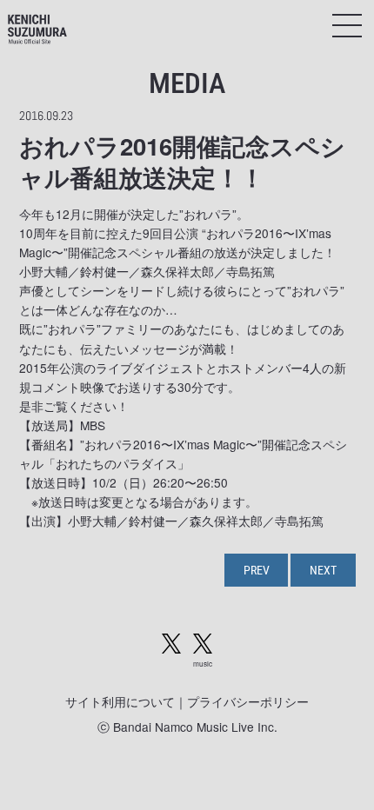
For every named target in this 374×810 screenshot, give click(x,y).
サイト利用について (120, 701)
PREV (257, 570)
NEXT (323, 570)
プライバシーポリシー (248, 701)
